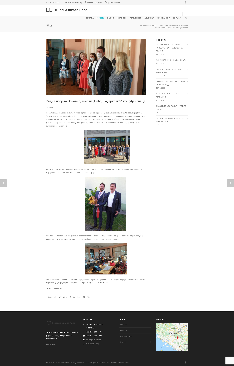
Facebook (52, 297)
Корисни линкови (113, 2)
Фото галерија (163, 18)
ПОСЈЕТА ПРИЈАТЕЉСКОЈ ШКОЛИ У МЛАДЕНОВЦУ (170, 120)
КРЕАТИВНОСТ (135, 18)
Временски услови (94, 2)
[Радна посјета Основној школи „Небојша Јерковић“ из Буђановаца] (96, 67)
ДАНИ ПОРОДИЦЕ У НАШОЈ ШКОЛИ (171, 60)
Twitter (64, 297)
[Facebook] (185, 2)
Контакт (177, 18)
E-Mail (87, 297)
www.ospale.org (92, 344)
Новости (100, 18)
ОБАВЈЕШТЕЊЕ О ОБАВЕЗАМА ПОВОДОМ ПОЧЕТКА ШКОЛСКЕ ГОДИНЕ (169, 47)
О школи (111, 18)
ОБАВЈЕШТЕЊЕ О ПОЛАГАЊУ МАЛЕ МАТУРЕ (171, 107)
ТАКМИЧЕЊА (148, 18)
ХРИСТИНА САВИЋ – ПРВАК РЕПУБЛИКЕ (168, 95)
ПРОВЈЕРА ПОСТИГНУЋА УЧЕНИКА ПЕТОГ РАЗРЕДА (170, 83)
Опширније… (51, 344)
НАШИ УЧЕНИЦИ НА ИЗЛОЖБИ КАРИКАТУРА (169, 71)
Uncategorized (162, 25)
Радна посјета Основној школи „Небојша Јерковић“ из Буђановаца (95, 101)
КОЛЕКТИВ (122, 18)
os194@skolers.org (74, 2)
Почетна (90, 18)
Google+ (76, 297)
